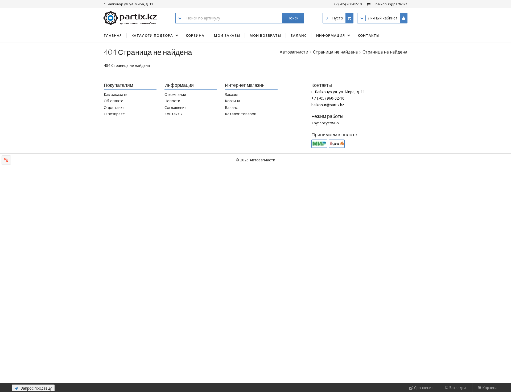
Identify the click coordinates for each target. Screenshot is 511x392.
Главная (113, 35)
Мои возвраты (265, 35)
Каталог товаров (240, 113)
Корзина (195, 35)
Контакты (369, 35)
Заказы (231, 94)
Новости (172, 100)
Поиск (292, 18)
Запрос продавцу (36, 388)
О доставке (114, 107)
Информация (330, 35)
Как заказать (115, 94)
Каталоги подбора (152, 35)
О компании (175, 94)
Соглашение (175, 107)
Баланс (299, 35)
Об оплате (113, 100)
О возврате (114, 113)
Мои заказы (227, 35)
